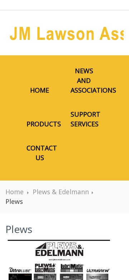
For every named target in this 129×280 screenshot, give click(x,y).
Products (43, 124)
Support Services (85, 119)
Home (39, 90)
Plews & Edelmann (61, 191)
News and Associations (87, 80)
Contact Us (42, 153)
